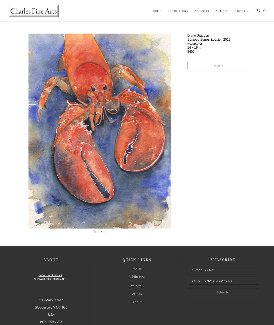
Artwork (137, 285)
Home (137, 268)
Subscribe (223, 292)
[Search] (258, 10)
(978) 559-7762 (51, 322)
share (101, 232)
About (137, 302)
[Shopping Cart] (264, 10)
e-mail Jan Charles (50, 275)
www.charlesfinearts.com (50, 278)
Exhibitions (137, 277)
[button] (242, 11)
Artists (137, 293)
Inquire (218, 65)
